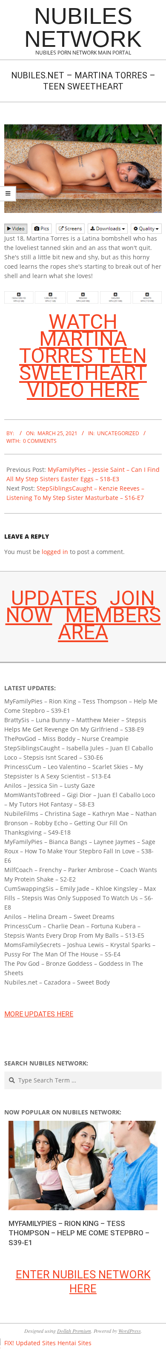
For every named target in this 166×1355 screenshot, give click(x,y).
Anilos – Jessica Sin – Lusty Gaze (49, 785)
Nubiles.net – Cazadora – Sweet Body (57, 982)
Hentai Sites (74, 1343)
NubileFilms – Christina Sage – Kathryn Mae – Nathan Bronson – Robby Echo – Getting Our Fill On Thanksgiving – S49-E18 (80, 823)
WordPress (129, 1330)
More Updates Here (38, 1014)
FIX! (9, 1343)
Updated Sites (36, 1343)
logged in (55, 552)
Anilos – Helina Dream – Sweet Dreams (59, 917)
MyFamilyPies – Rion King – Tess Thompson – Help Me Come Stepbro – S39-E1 (79, 1233)
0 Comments (40, 441)
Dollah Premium (74, 1330)
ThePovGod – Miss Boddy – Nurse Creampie (66, 739)
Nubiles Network (83, 27)
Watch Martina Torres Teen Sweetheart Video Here (83, 356)
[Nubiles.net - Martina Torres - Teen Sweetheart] (83, 129)
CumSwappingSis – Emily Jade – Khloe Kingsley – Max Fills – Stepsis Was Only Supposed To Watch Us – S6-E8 (80, 897)
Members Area (109, 623)
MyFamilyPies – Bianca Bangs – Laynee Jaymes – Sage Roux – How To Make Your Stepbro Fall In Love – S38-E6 (79, 851)
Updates (54, 598)
